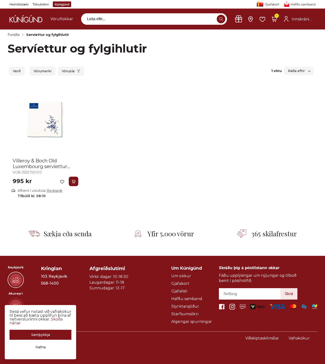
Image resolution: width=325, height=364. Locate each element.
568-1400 (50, 283)
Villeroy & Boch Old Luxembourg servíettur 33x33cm (40, 166)
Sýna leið (49, 290)
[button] (221, 19)
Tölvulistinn (40, 4)
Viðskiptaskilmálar (262, 338)
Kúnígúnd (62, 4)
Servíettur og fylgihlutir (47, 35)
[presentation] (61, 19)
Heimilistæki (19, 4)
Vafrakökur (299, 338)
